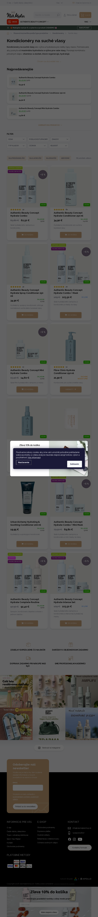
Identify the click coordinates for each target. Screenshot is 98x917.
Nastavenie (23, 462)
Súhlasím (74, 464)
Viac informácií (34, 457)
